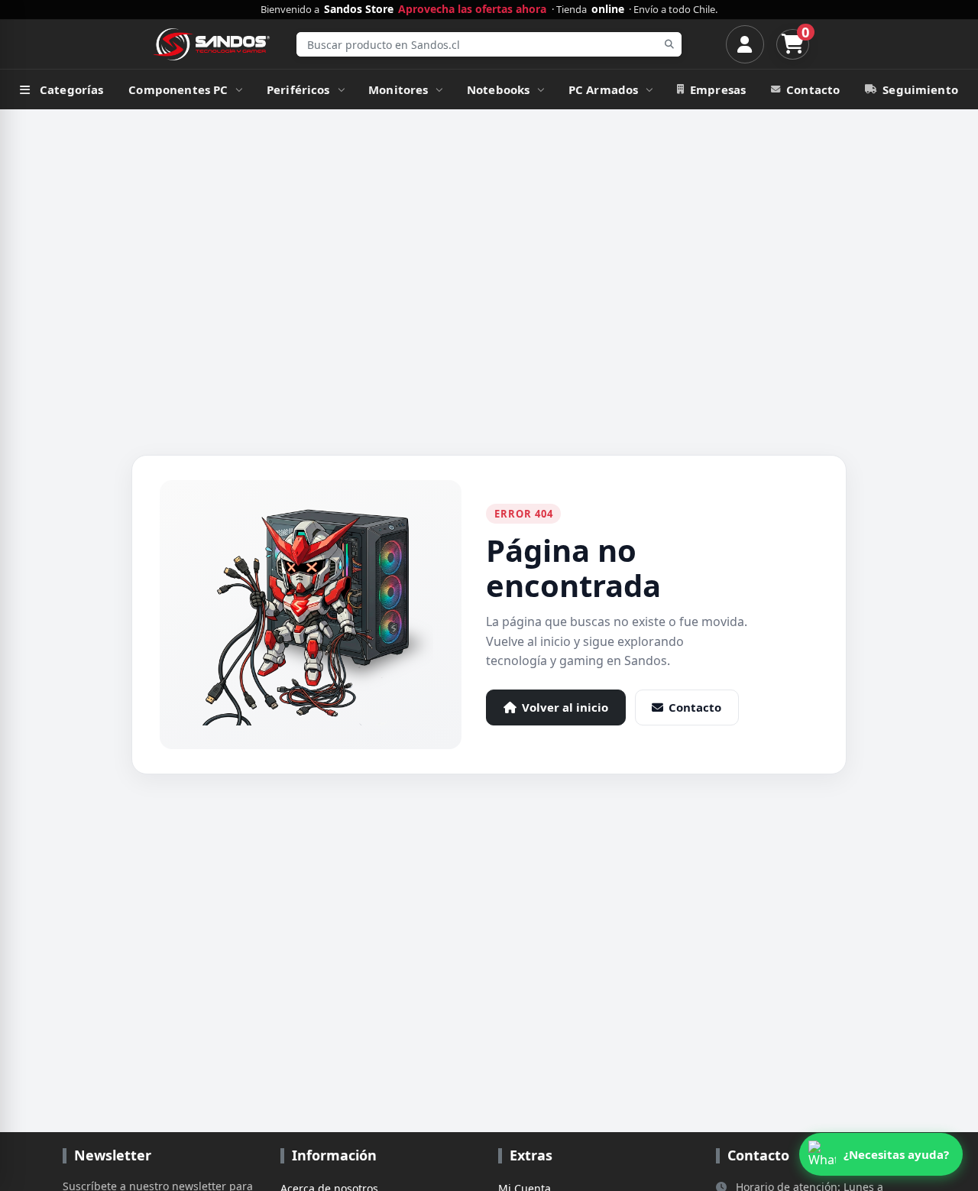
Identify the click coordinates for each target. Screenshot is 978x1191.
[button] (881, 1154)
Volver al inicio (565, 707)
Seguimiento (920, 89)
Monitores (398, 89)
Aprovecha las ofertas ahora (472, 9)
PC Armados (603, 89)
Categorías (72, 89)
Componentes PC (178, 89)
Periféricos (298, 89)
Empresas (718, 89)
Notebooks (498, 89)
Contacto (813, 89)
